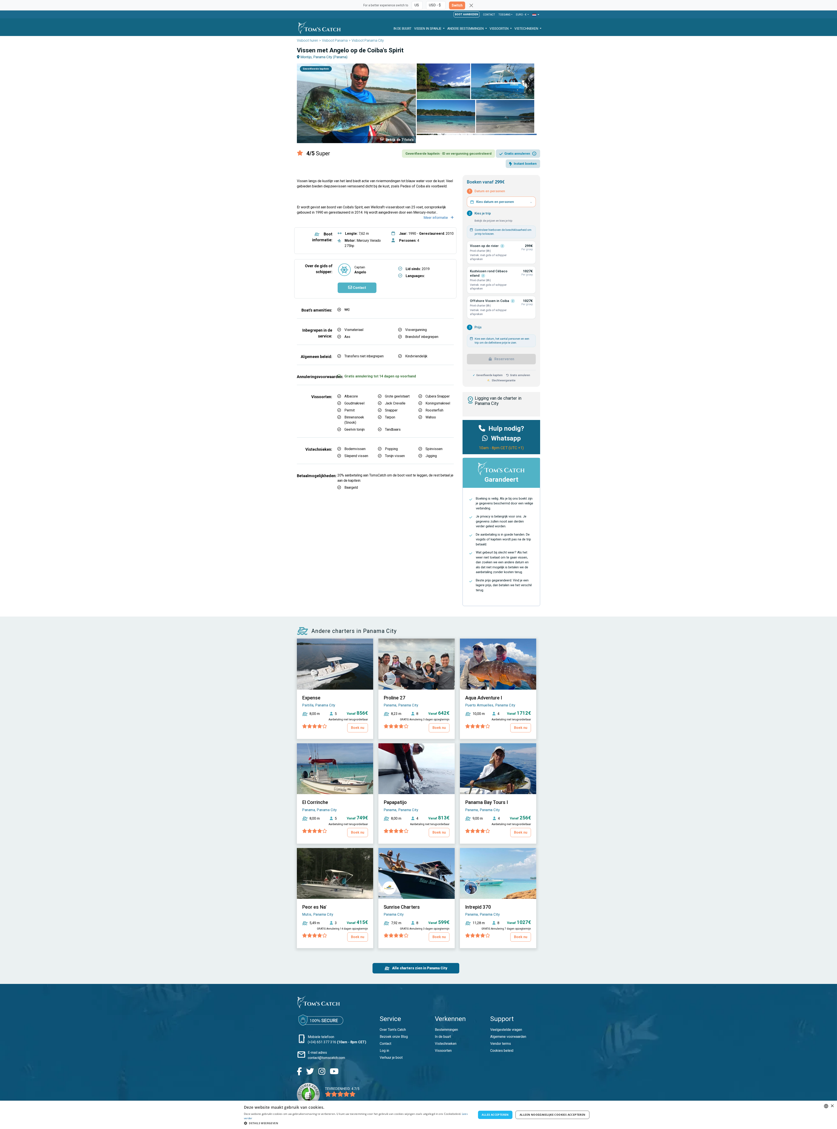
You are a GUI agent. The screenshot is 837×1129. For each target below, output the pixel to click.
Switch (457, 5)
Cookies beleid (501, 1050)
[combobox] (826, 1106)
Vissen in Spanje (428, 29)
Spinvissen (433, 449)
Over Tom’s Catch (393, 1030)
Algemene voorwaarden (508, 1037)
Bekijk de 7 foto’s (397, 139)
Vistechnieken (526, 29)
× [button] (832, 1106)
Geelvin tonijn (354, 429)
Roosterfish (434, 410)
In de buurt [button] (402, 29)
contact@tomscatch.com (326, 1058)
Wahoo (430, 417)
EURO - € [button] (521, 14)
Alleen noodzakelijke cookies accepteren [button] (552, 1115)
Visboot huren (307, 40)
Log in (384, 1050)
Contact (489, 14)
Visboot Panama (335, 40)
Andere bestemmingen (466, 29)
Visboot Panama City (368, 40)
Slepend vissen (356, 456)
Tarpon (390, 417)
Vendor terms (500, 1044)
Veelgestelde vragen (506, 1030)
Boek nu (357, 728)
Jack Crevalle (395, 403)
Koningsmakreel (437, 403)
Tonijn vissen (395, 456)
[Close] (471, 5)
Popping (391, 449)
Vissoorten (499, 29)
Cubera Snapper (437, 396)
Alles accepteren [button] (495, 1115)
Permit (349, 410)
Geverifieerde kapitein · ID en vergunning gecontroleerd (448, 154)
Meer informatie (436, 218)
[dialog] (418, 1115)
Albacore (351, 396)
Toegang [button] (504, 14)
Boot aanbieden (466, 14)
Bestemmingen (446, 1030)
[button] (535, 15)
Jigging (431, 456)
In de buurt (443, 1037)
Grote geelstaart (397, 396)
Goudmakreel (354, 403)
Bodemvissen (355, 449)
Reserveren (503, 359)
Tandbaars (393, 429)
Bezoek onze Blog (394, 1037)
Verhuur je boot (391, 1057)
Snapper (391, 410)
